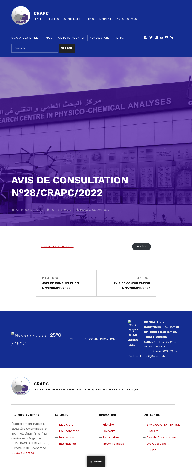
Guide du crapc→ (24, 453)
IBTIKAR (120, 37)
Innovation (66, 437)
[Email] (161, 37)
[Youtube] (166, 37)
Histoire (108, 424)
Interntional (67, 443)
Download (141, 246)
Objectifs (109, 431)
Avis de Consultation (71, 37)
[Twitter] (151, 37)
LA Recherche (69, 431)
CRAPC (41, 13)
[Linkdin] (156, 37)
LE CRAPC (66, 424)
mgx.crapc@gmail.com (95, 209)
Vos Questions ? (100, 37)
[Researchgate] (172, 37)
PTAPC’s (47, 37)
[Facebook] (145, 37)
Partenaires (111, 437)
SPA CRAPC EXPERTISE (24, 37)
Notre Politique (113, 443)
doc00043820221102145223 (57, 246)
